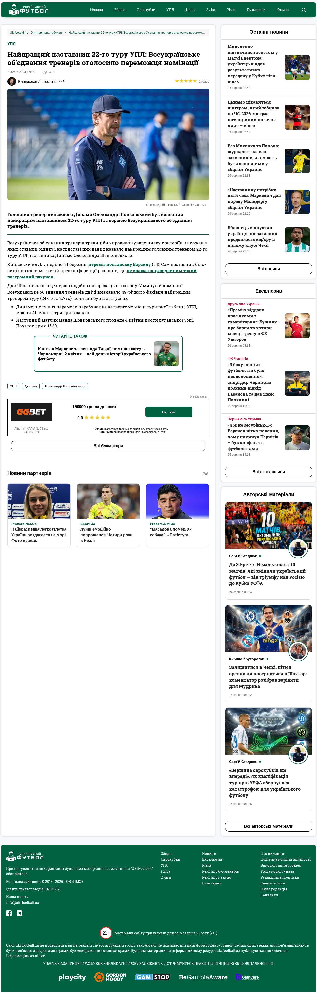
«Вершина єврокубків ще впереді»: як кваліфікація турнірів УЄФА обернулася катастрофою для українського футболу (265, 782)
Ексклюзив (212, 859)
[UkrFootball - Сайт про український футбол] (26, 10)
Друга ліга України (244, 304)
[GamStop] (153, 977)
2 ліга (210, 10)
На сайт (169, 412)
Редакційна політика (280, 877)
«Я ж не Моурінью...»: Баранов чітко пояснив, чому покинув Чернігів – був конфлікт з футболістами (253, 436)
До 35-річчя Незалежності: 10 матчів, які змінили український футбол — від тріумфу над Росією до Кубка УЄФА (267, 573)
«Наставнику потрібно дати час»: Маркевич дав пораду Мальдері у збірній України (254, 198)
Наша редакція (274, 889)
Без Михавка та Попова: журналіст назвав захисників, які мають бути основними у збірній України (253, 157)
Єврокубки (146, 10)
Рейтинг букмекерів (220, 871)
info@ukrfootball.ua (22, 902)
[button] (304, 10)
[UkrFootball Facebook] (9, 913)
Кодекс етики (273, 883)
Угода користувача (277, 871)
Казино (283, 10)
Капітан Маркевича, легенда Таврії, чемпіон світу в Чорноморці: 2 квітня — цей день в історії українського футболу (94, 353)
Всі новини (268, 268)
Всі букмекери (108, 445)
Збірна (119, 10)
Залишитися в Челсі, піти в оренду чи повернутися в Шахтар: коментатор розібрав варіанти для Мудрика (268, 676)
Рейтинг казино (216, 877)
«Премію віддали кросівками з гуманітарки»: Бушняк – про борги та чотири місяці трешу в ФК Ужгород (254, 324)
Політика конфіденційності (286, 859)
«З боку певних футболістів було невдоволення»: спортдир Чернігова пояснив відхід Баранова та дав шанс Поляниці (251, 382)
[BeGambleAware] (203, 978)
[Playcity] (72, 978)
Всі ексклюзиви (268, 471)
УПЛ (170, 10)
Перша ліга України (244, 419)
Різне (231, 10)
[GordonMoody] (110, 977)
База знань (211, 883)
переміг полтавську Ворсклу (119, 264)
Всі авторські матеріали (268, 826)
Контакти (269, 895)
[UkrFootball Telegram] (19, 913)
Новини (96, 10)
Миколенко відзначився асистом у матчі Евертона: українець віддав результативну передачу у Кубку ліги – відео (253, 63)
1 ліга (190, 10)
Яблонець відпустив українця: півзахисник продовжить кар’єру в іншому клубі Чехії (252, 236)
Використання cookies (281, 865)
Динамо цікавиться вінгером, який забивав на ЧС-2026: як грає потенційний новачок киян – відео (254, 113)
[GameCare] (247, 977)
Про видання (272, 853)
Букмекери (256, 10)
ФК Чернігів (238, 358)
